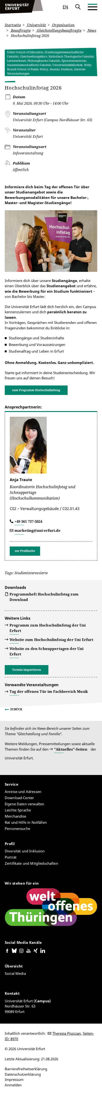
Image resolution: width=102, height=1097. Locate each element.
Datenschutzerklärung (23, 1074)
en (65, 7)
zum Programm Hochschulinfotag (36, 390)
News (91, 30)
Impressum (14, 1079)
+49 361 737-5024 (28, 521)
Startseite (13, 24)
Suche (78, 7)
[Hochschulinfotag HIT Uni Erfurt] (51, 241)
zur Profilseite (25, 551)
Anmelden (13, 1085)
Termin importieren (26, 670)
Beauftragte (20, 30)
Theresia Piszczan (66, 1033)
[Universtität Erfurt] (21, 7)
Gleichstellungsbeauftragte (58, 30)
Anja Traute (21, 479)
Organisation (62, 24)
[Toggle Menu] (92, 7)
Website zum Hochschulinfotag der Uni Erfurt (51, 639)
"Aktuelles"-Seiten (70, 749)
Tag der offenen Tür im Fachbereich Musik (48, 691)
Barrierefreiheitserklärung (26, 1068)
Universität (36, 24)
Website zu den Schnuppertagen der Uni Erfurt (46, 651)
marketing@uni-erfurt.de (37, 530)
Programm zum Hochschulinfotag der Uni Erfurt (47, 628)
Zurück (16, 709)
